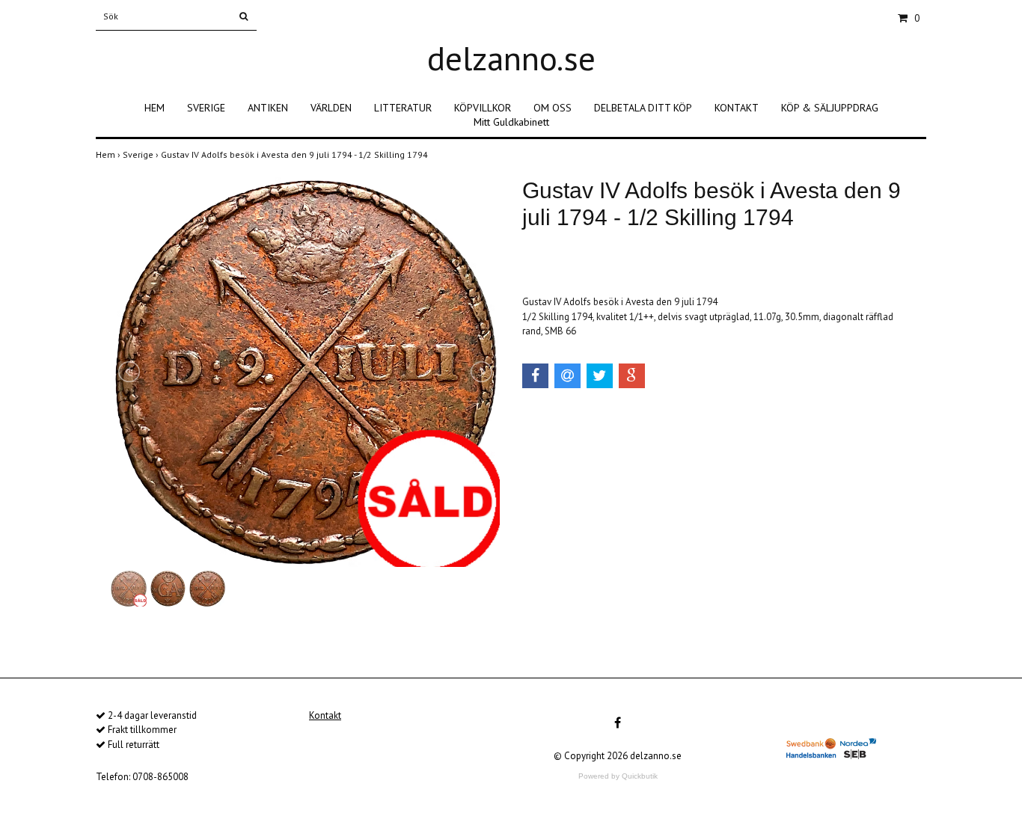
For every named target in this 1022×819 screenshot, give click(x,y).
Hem (109, 154)
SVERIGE (206, 107)
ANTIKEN (268, 107)
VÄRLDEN (331, 107)
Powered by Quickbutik (618, 776)
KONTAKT (737, 107)
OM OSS (552, 107)
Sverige (142, 154)
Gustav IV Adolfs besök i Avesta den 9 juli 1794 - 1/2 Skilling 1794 (295, 154)
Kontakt (325, 715)
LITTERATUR (403, 107)
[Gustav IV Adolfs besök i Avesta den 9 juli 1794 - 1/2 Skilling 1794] (305, 372)
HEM (154, 107)
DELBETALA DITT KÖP (643, 107)
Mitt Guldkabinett (511, 122)
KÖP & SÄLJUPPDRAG (829, 107)
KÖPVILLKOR (482, 107)
